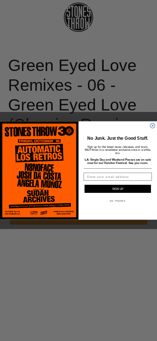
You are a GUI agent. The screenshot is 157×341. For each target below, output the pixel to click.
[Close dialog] (152, 125)
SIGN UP (117, 189)
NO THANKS (117, 201)
